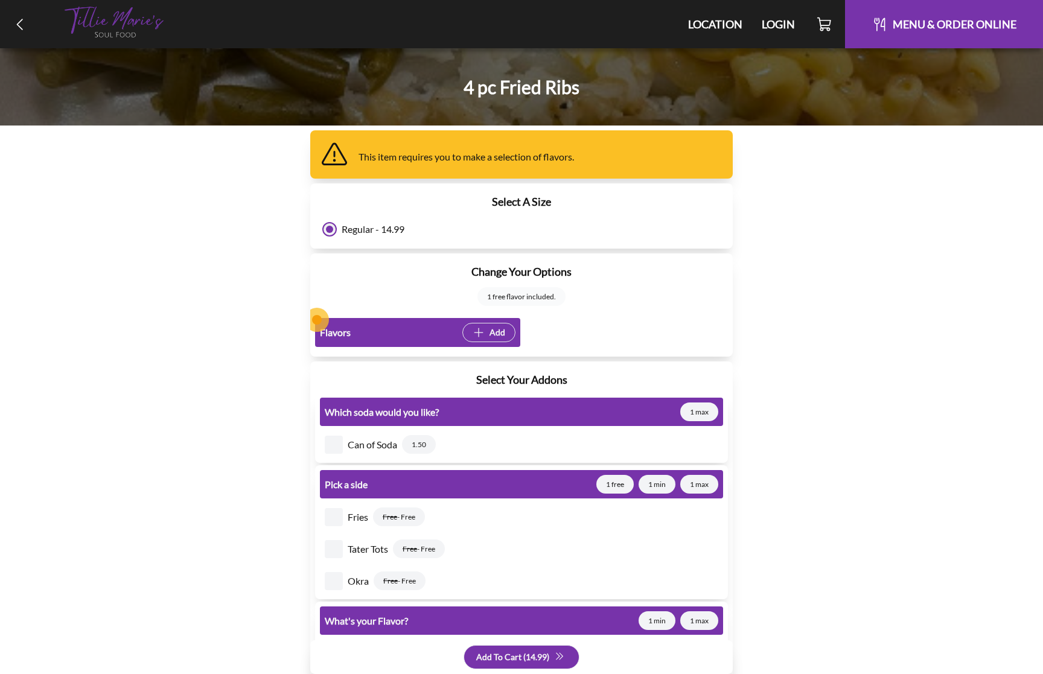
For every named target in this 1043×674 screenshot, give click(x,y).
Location (715, 24)
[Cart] (825, 24)
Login (778, 24)
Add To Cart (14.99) (512, 657)
